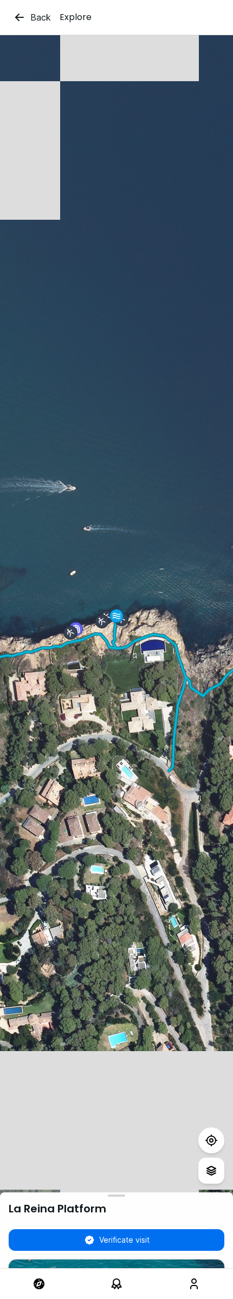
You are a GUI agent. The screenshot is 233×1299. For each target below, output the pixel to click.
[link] (38, 1284)
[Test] (211, 1140)
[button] (116, 616)
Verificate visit (124, 1239)
